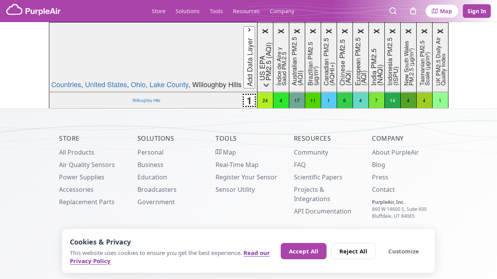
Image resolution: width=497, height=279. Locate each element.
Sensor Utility (235, 189)
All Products (76, 152)
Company (282, 11)
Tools (216, 11)
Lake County (168, 84)
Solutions (188, 11)
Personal (150, 152)
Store (158, 11)
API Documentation (322, 211)
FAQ (300, 164)
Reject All (353, 251)
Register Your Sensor (246, 177)
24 (265, 100)
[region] (248, 65)
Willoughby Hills (146, 100)
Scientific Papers (318, 177)
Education (152, 177)
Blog (378, 164)
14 (392, 100)
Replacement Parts (87, 202)
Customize (403, 251)
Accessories (76, 189)
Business (150, 164)
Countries (66, 84)
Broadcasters (157, 189)
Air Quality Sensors (87, 164)
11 (313, 100)
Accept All (303, 251)
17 (297, 100)
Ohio (138, 84)
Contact (383, 189)
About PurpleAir (395, 152)
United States (106, 84)
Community (311, 152)
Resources (246, 11)
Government (156, 202)
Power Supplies (81, 177)
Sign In (476, 11)
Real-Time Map (237, 164)
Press (380, 177)
